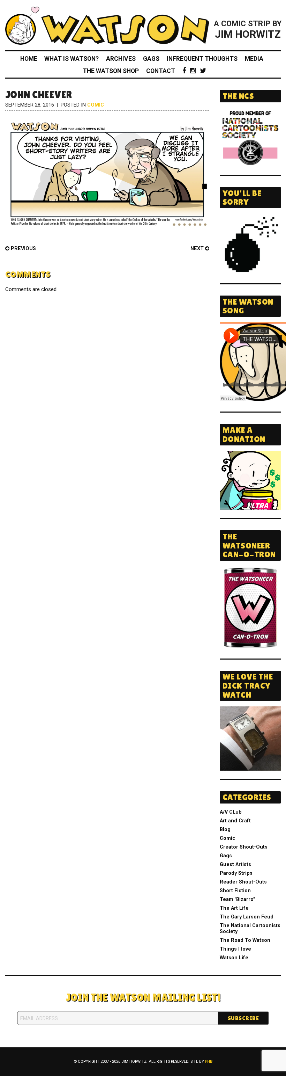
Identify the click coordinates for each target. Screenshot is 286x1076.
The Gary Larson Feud (246, 917)
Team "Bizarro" (237, 899)
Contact (160, 70)
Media (254, 58)
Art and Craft (235, 821)
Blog (225, 830)
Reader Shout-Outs (243, 882)
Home (28, 58)
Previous (22, 249)
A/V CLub (231, 812)
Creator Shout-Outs (244, 847)
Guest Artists (235, 864)
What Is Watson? (71, 58)
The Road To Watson (245, 940)
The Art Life (234, 908)
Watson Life (234, 958)
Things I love (235, 949)
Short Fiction (235, 891)
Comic (95, 105)
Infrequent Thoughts (202, 58)
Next (197, 249)
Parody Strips (236, 873)
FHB (208, 1061)
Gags (151, 58)
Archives (121, 58)
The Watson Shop (111, 70)
